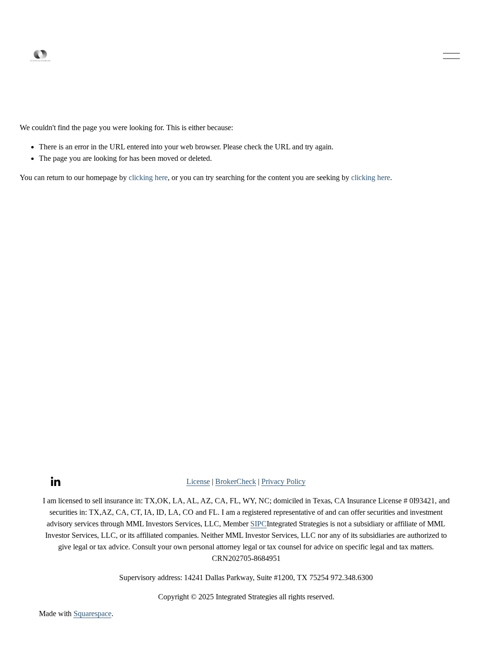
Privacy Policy (283, 481)
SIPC (258, 524)
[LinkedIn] (55, 481)
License (198, 481)
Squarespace (92, 613)
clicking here (148, 177)
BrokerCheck (235, 481)
